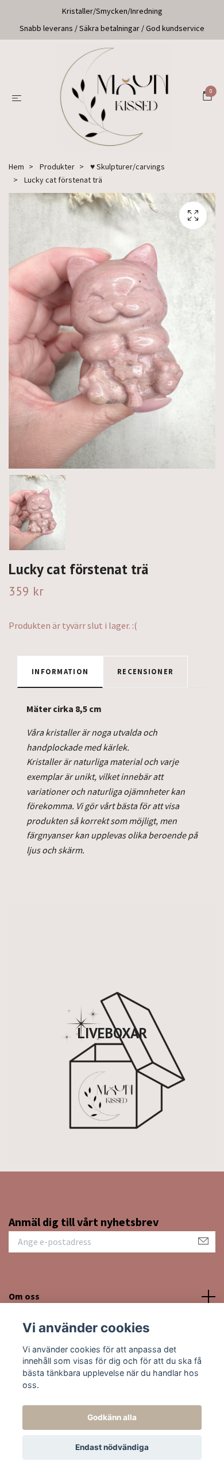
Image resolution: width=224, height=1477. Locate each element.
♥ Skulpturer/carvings (127, 174)
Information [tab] (60, 679)
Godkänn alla (112, 1417)
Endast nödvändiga (112, 1447)
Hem (16, 174)
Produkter (57, 174)
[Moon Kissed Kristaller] (114, 101)
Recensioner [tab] (145, 679)
